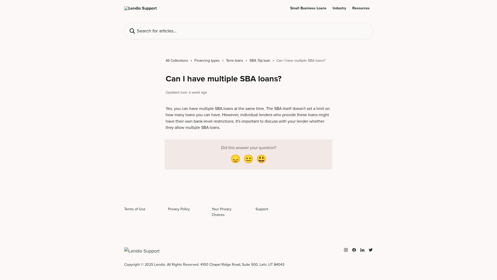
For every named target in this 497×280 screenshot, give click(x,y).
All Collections (177, 60)
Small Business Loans (308, 8)
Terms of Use (134, 209)
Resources (361, 8)
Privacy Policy (179, 209)
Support (261, 209)
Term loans (234, 60)
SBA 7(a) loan (260, 60)
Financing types (207, 60)
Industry (339, 8)
